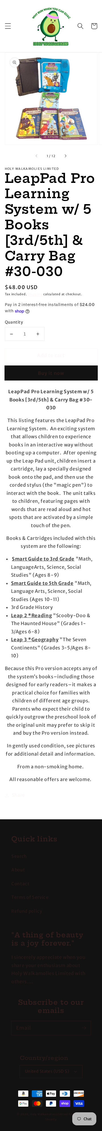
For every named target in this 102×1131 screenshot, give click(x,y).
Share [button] (18, 795)
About (18, 870)
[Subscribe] (84, 1028)
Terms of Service (30, 897)
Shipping (34, 294)
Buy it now (51, 373)
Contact (20, 883)
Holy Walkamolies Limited (49, 1114)
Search (19, 856)
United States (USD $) (47, 1071)
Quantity (14, 322)
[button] (7, 26)
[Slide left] (36, 156)
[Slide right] (65, 156)
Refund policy (26, 911)
